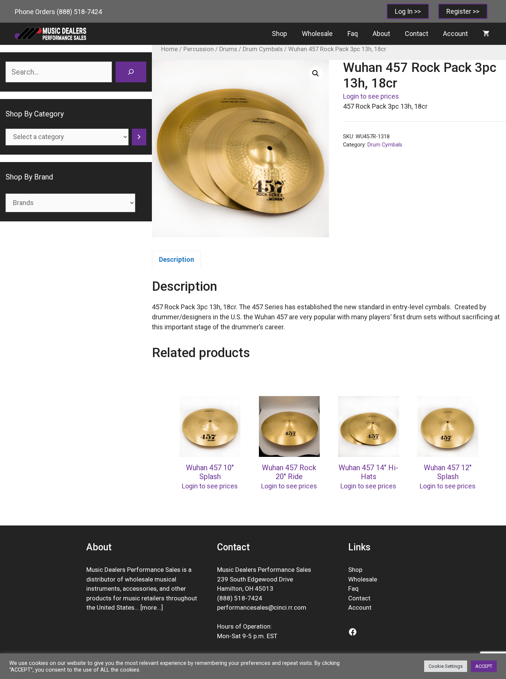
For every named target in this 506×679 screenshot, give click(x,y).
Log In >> (408, 11)
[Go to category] (139, 137)
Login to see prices (371, 96)
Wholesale (317, 33)
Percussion (198, 49)
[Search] (131, 72)
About (381, 33)
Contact (416, 33)
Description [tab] (176, 259)
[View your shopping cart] (486, 34)
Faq (352, 33)
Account (455, 33)
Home (169, 49)
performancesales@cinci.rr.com (261, 607)
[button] (315, 73)
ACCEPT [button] (483, 666)
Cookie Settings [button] (446, 666)
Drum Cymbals (263, 49)
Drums (228, 49)
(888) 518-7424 (79, 12)
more (149, 607)
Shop (279, 33)
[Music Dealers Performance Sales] (50, 34)
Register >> (462, 11)
